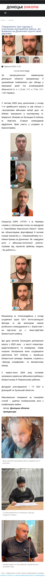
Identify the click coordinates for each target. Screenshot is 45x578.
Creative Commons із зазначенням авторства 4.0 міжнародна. (22, 575)
